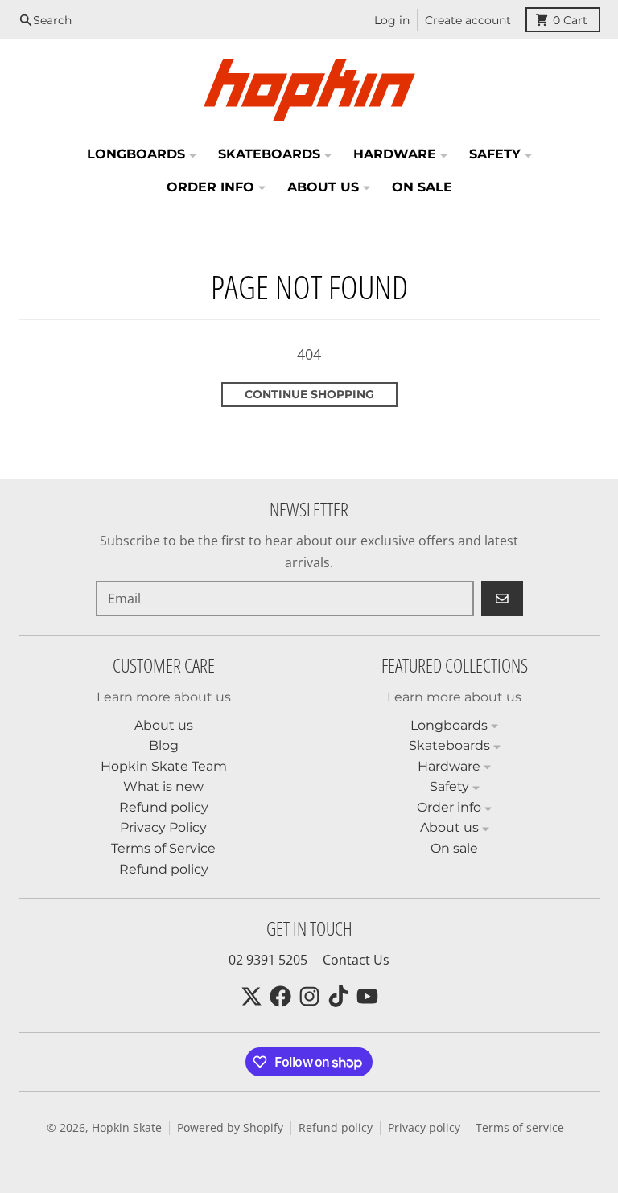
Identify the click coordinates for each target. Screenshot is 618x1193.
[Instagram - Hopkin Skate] (309, 996)
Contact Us (356, 960)
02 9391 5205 (268, 960)
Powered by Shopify (230, 1128)
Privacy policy (424, 1128)
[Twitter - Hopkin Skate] (251, 996)
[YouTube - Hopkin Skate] (367, 996)
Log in (392, 20)
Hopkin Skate (127, 1128)
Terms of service (520, 1128)
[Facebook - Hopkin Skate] (280, 996)
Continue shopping (309, 394)
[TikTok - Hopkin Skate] (338, 996)
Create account (468, 20)
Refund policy (336, 1128)
